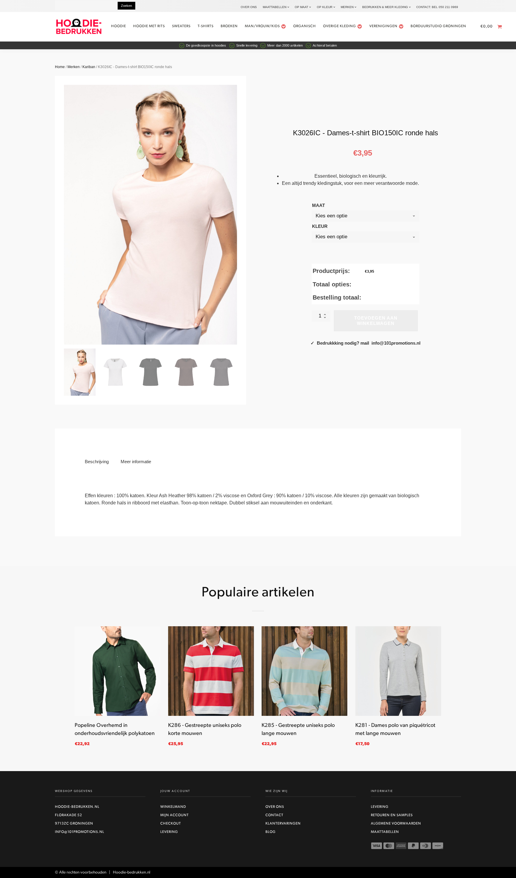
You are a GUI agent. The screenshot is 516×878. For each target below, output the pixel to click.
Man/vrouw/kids (262, 26)
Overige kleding (339, 26)
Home (60, 67)
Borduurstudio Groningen (438, 26)
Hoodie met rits (149, 26)
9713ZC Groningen (74, 823)
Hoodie (118, 26)
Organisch (304, 26)
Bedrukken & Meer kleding (385, 7)
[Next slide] (237, 214)
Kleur (320, 226)
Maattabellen (274, 7)
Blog (270, 832)
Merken (347, 7)
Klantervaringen (283, 823)
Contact (274, 815)
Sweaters (181, 26)
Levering (169, 832)
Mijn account (174, 815)
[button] (80, 372)
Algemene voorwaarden (396, 823)
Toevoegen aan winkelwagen (375, 320)
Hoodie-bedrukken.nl (77, 807)
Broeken (229, 26)
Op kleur (324, 7)
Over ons (249, 7)
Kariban (88, 67)
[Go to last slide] (74, 689)
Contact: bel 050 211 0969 (437, 7)
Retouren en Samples (392, 815)
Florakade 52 (68, 815)
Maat (318, 205)
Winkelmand (173, 807)
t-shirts (206, 26)
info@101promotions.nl (79, 832)
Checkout (170, 823)
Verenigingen (383, 26)
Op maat (301, 7)
